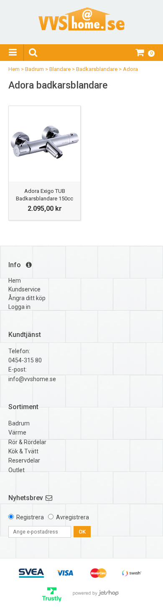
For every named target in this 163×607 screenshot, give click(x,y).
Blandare (60, 69)
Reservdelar (24, 460)
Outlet (16, 470)
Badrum (34, 69)
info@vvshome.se (32, 379)
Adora (130, 69)
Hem (14, 69)
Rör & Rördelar (27, 442)
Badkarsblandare (96, 69)
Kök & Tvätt (23, 451)
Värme (17, 432)
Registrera (30, 517)
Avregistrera (72, 517)
